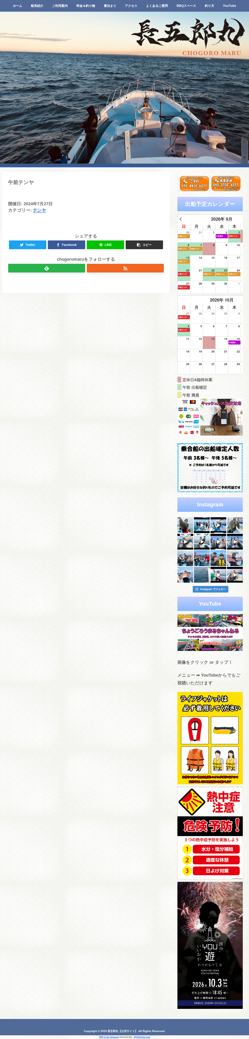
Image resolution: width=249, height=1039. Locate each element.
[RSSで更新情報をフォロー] (125, 268)
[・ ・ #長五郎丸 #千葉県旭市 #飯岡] (185, 525)
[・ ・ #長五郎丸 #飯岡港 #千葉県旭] (185, 558)
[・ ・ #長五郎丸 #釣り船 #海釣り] (185, 542)
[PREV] (181, 219)
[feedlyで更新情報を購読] (46, 268)
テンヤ (39, 210)
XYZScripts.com (142, 1037)
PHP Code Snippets (109, 1037)
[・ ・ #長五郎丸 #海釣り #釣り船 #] (235, 525)
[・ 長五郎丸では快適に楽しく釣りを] (235, 558)
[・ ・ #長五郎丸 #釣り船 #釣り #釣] (235, 575)
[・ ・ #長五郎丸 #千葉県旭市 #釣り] (218, 542)
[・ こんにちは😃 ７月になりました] (202, 575)
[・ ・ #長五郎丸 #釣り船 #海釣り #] (202, 542)
